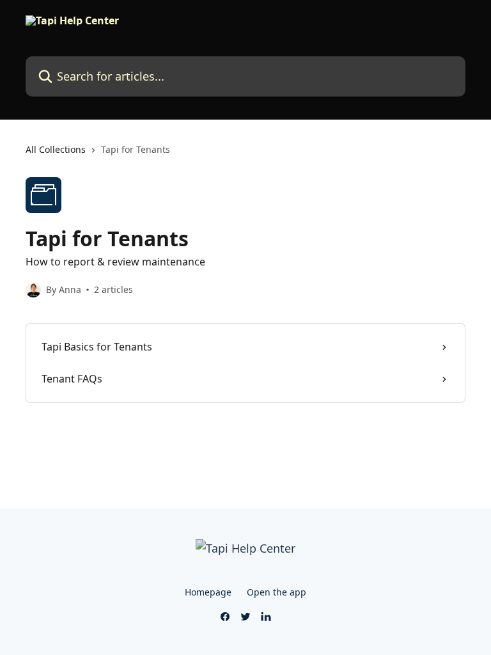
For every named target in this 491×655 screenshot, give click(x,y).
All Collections (56, 149)
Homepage (208, 592)
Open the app (276, 592)
